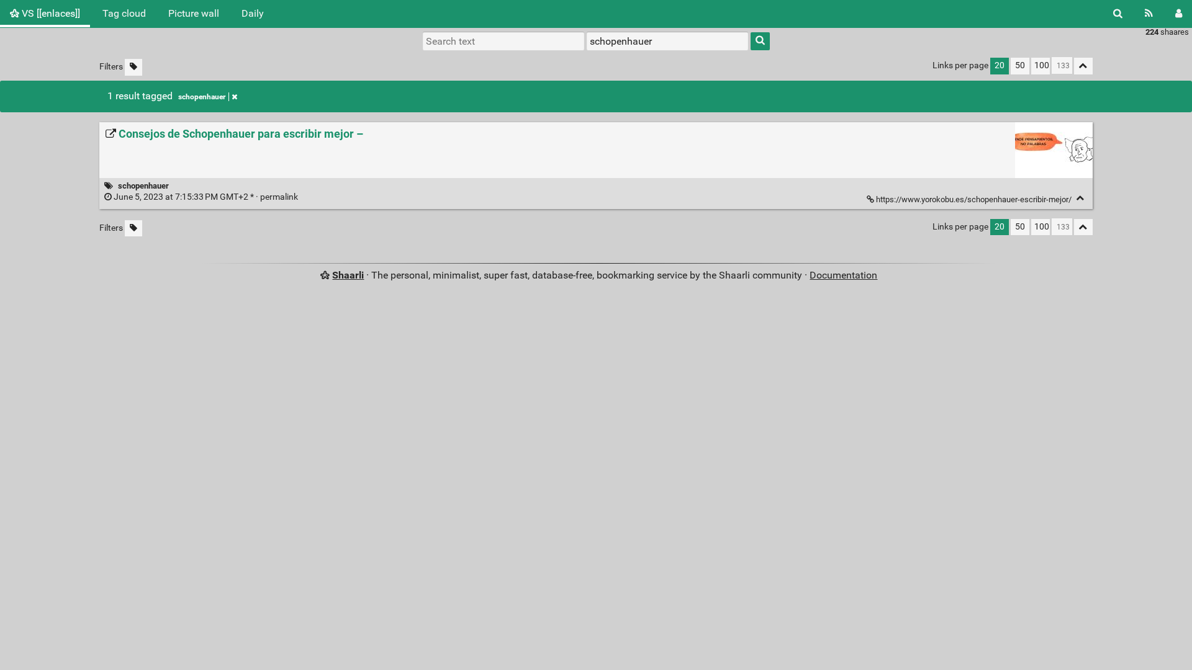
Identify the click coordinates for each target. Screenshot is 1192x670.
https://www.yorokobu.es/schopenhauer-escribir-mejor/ (973, 199)
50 (1020, 65)
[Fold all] (1083, 66)
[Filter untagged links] (133, 67)
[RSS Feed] (1149, 13)
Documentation (843, 275)
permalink (206, 197)
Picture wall (193, 13)
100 (1041, 65)
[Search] (1117, 13)
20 (1000, 65)
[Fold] (1080, 198)
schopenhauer (201, 96)
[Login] (1178, 13)
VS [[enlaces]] (49, 13)
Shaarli (348, 275)
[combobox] (667, 41)
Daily (253, 13)
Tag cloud (124, 13)
